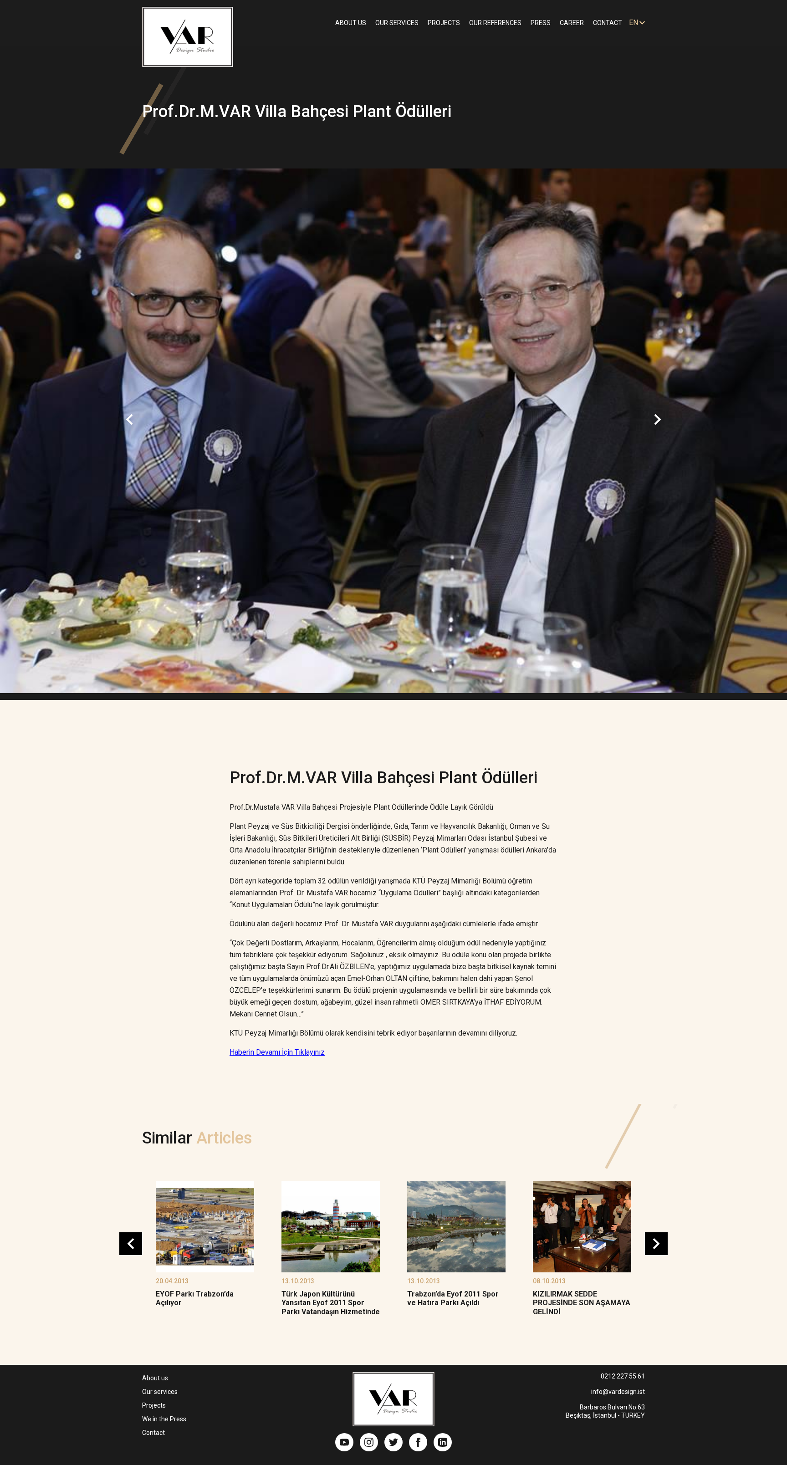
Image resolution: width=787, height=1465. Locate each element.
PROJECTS (444, 22)
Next (657, 419)
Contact (153, 1432)
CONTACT (607, 22)
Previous (129, 419)
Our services (160, 1391)
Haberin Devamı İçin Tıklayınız (277, 1052)
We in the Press (164, 1419)
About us (155, 1378)
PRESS (541, 22)
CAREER (572, 22)
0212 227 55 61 (623, 1376)
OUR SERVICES (397, 22)
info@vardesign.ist (618, 1391)
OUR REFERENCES (495, 22)
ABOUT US (350, 22)
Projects (154, 1405)
